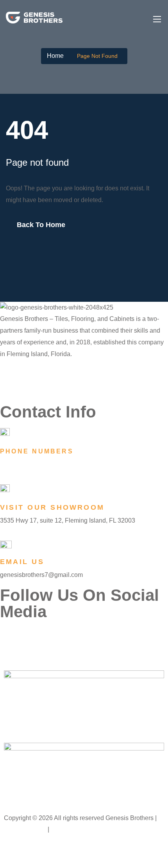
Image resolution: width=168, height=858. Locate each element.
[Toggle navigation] (156, 18)
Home (55, 55)
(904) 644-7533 (24, 464)
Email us (22, 562)
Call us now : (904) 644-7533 (84, 848)
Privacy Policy (26, 829)
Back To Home (41, 225)
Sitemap (63, 829)
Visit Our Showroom (52, 507)
